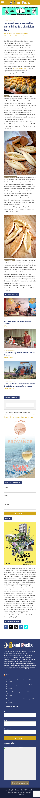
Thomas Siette (9, 36)
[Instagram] (11, 627)
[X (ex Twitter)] (16, 627)
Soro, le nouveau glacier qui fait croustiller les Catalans (19, 354)
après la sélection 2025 (20, 68)
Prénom (7, 487)
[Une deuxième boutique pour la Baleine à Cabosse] (20, 307)
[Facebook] (6, 627)
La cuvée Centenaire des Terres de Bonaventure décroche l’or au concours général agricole (20, 385)
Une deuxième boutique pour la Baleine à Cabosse (17, 322)
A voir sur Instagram (21, 783)
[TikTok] (26, 627)
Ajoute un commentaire (21, 33)
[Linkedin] (21, 627)
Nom (6, 496)
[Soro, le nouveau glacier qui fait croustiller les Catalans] (20, 338)
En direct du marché (9, 20)
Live (7, 675)
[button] (21, 778)
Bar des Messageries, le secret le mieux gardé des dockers (20, 700)
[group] (20, 763)
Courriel (7, 504)
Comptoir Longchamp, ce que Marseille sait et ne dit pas (20, 693)
